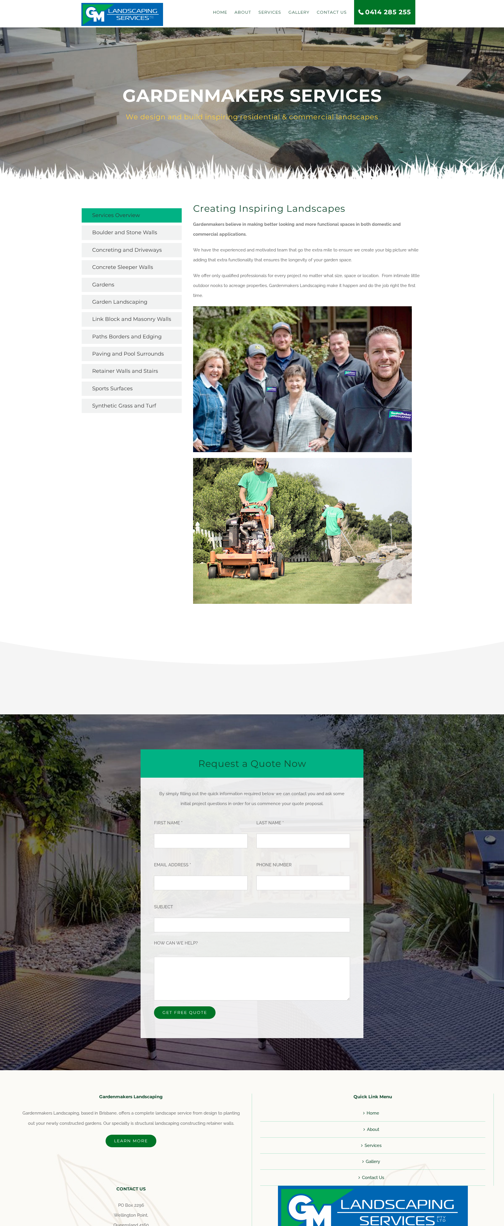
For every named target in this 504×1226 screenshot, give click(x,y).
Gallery (373, 1161)
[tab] (132, 215)
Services (373, 1145)
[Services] (252, 103)
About (373, 1129)
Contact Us (373, 1177)
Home (373, 1113)
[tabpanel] (308, 409)
